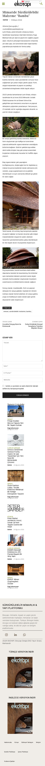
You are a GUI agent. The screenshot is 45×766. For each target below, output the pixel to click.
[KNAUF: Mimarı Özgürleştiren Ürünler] (16, 569)
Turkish (27, 1)
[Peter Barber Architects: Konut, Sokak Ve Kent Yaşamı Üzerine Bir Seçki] (16, 508)
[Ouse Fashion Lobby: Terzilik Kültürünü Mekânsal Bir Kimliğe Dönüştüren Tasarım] (16, 475)
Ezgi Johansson (13, 428)
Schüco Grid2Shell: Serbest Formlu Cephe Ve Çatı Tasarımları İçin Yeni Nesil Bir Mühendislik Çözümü (15, 456)
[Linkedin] (15, 635)
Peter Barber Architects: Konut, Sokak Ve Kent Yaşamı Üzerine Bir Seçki (15, 522)
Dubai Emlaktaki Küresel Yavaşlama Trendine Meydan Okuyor (33, 326)
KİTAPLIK (10, 516)
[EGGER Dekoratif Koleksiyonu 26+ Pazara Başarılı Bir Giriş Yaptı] (16, 540)
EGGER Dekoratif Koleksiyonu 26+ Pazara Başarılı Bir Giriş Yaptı (15, 553)
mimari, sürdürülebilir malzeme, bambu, (18, 311)
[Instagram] (6, 635)
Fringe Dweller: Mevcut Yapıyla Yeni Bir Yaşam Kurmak (15, 423)
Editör (5, 20)
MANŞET (10, 419)
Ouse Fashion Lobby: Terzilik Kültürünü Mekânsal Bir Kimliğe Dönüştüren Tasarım (16, 489)
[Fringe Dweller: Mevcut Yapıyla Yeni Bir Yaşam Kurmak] (16, 411)
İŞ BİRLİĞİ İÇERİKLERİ (14, 448)
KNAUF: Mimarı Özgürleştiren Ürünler (13, 581)
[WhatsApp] (24, 635)
